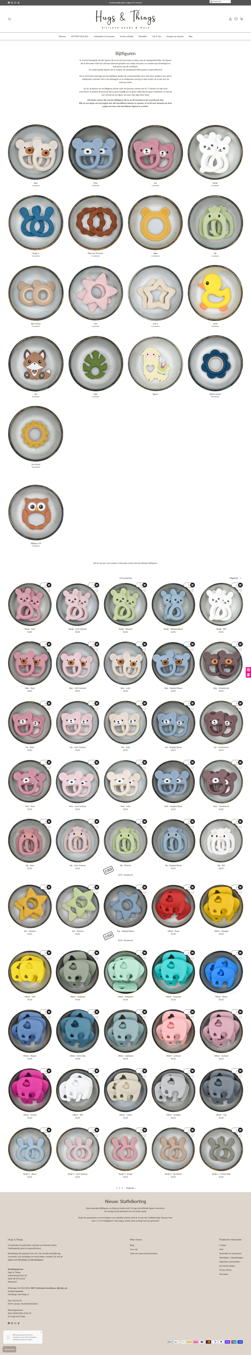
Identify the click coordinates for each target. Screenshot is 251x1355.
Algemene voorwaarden (229, 1261)
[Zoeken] (9, 19)
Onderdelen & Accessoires (104, 36)
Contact (222, 1245)
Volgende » (130, 1188)
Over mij (133, 1249)
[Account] (230, 19)
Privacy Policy (225, 1270)
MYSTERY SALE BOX (79, 36)
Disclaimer (223, 1274)
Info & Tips (156, 36)
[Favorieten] (236, 19)
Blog (190, 36)
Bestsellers (143, 36)
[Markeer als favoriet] (49, 590)
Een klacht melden (227, 1266)
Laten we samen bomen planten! (144, 1253)
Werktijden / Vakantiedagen (231, 1257)
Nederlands (216, 1)
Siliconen (62, 36)
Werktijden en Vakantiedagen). (31, 1259)
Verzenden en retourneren (230, 1253)
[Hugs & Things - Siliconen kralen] (125, 19)
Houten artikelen (126, 36)
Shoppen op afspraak (175, 36)
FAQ (221, 1249)
